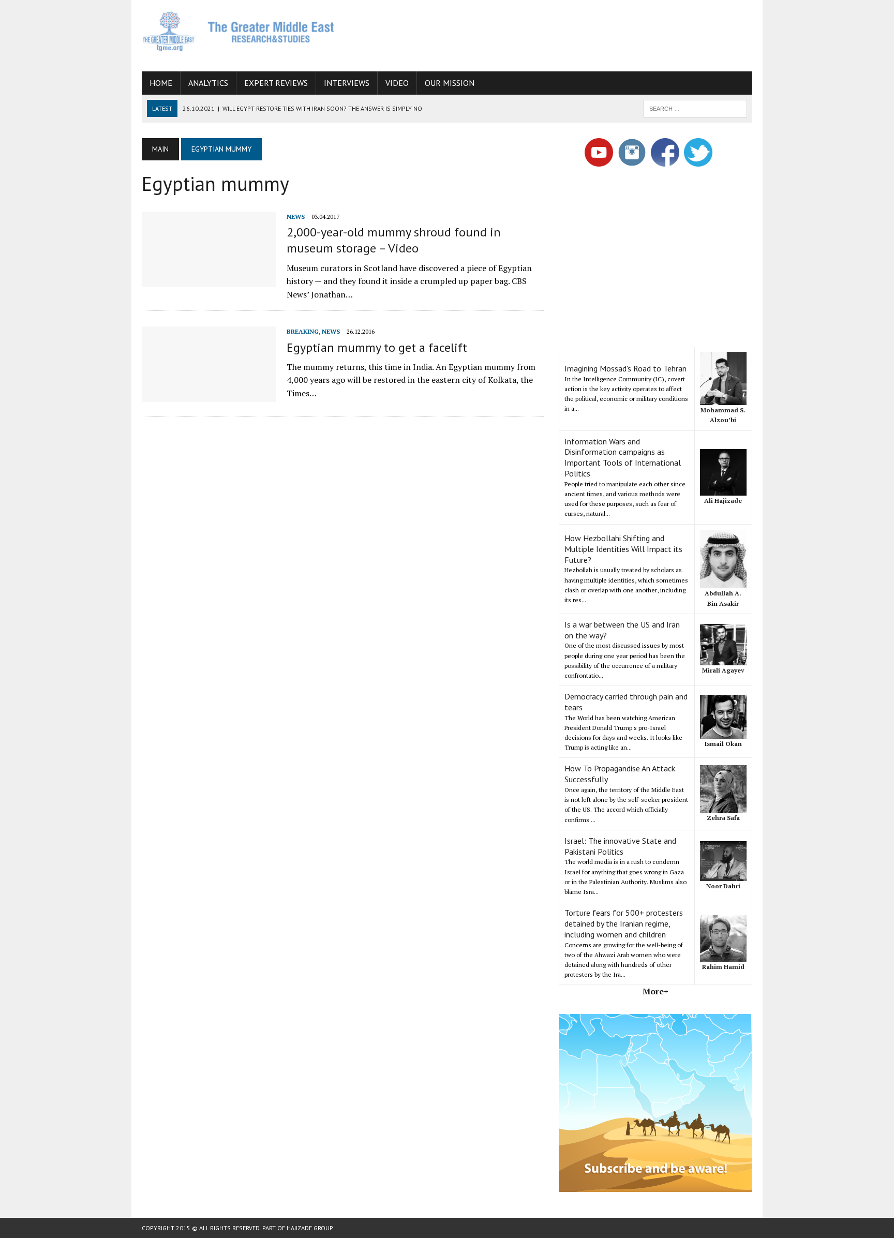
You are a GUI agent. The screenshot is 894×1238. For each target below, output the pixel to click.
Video (397, 83)
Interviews (346, 83)
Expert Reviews (276, 83)
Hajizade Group (309, 1228)
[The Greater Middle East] (238, 31)
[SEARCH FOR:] (695, 107)
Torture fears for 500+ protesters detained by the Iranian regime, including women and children (623, 923)
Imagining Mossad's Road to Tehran (625, 368)
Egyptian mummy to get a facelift (377, 347)
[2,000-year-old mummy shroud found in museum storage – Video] (209, 280)
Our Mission (449, 83)
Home (161, 83)
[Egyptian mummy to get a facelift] (209, 395)
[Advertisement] (564, 33)
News (296, 216)
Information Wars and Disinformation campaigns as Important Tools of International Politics (622, 457)
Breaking (303, 331)
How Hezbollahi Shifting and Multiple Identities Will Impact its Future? (623, 549)
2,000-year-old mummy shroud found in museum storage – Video (394, 240)
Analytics (208, 83)
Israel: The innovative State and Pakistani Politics (620, 846)
